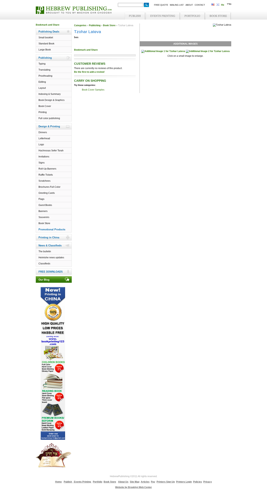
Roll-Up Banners (47, 168)
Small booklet (46, 37)
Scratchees (44, 181)
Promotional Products (52, 229)
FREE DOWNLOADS (51, 271)
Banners (43, 211)
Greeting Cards (47, 193)
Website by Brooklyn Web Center (133, 487)
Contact (200, 5)
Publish (68, 481)
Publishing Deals (49, 31)
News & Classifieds (50, 245)
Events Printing (82, 481)
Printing (43, 112)
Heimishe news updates (51, 257)
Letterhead (44, 138)
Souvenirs (44, 217)
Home (58, 481)
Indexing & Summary (50, 94)
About (189, 5)
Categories (80, 25)
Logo (41, 144)
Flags (41, 199)
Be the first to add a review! (89, 72)
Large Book (45, 49)
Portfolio (97, 481)
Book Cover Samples (93, 89)
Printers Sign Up (166, 481)
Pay (153, 481)
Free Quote (161, 5)
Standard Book (46, 43)
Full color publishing (49, 118)
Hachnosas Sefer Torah (51, 150)
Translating (44, 69)
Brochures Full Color (49, 187)
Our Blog (44, 279)
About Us (123, 481)
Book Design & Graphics (52, 100)
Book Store (44, 223)
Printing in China (49, 237)
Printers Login (184, 481)
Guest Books (45, 205)
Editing (42, 82)
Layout (42, 88)
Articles (145, 481)
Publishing (45, 57)
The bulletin (45, 251)
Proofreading (45, 76)
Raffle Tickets (46, 174)
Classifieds (44, 263)
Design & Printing (49, 126)
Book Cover (45, 106)
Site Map (134, 481)
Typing (42, 63)
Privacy (207, 481)
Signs (42, 162)
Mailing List (177, 5)
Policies (197, 481)
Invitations (44, 156)
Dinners (43, 132)
